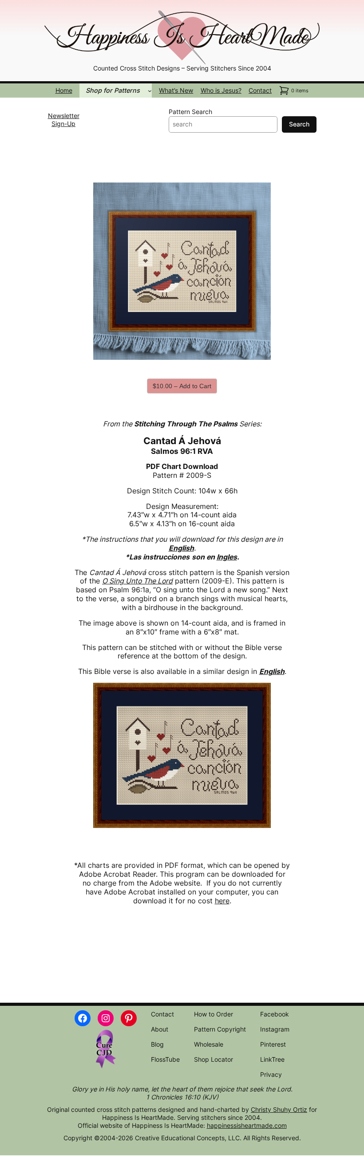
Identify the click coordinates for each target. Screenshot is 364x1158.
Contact (260, 90)
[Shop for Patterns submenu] (150, 91)
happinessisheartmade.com (247, 1125)
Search (299, 124)
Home (63, 90)
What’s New (176, 90)
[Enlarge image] (308, 20)
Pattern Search (190, 111)
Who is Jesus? (221, 90)
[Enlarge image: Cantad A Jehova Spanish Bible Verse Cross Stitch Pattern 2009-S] (259, 193)
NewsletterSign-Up (63, 119)
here (222, 901)
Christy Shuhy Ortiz (279, 1109)
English (272, 671)
